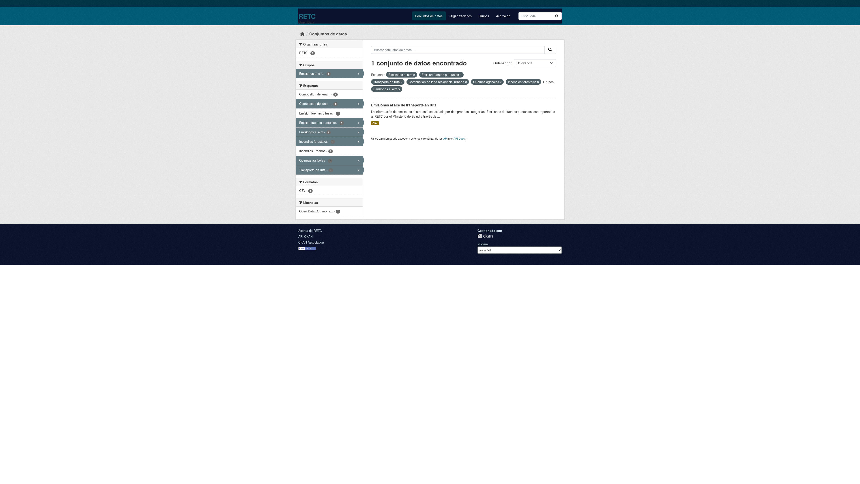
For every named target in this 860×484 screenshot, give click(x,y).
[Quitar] (414, 75)
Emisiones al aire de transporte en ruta (403, 105)
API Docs (459, 138)
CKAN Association (311, 242)
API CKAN (305, 236)
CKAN (485, 235)
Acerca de (503, 16)
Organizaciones (460, 16)
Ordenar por (502, 63)
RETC (307, 16)
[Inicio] (302, 34)
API (445, 138)
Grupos (484, 16)
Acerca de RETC (310, 230)
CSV (374, 123)
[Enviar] (556, 16)
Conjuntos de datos (429, 16)
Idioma (482, 244)
